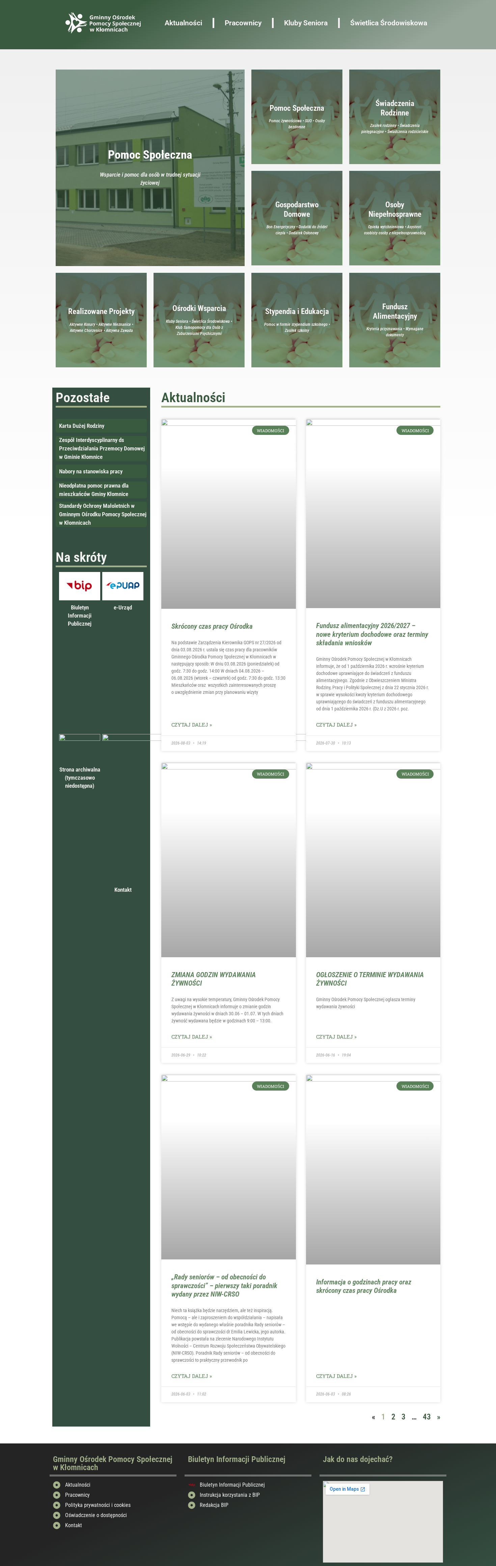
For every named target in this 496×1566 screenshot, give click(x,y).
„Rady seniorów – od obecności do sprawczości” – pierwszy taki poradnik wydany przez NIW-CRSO (224, 1285)
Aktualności (183, 23)
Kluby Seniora (306, 23)
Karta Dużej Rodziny (81, 425)
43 (427, 1416)
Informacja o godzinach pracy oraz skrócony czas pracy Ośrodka (363, 1286)
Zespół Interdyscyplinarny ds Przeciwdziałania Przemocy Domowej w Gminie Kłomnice (102, 448)
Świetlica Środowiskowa (388, 23)
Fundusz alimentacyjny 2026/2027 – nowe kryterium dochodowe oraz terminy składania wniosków (372, 634)
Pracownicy (243, 23)
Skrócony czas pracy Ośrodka (212, 626)
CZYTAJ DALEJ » (191, 724)
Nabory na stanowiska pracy (90, 471)
